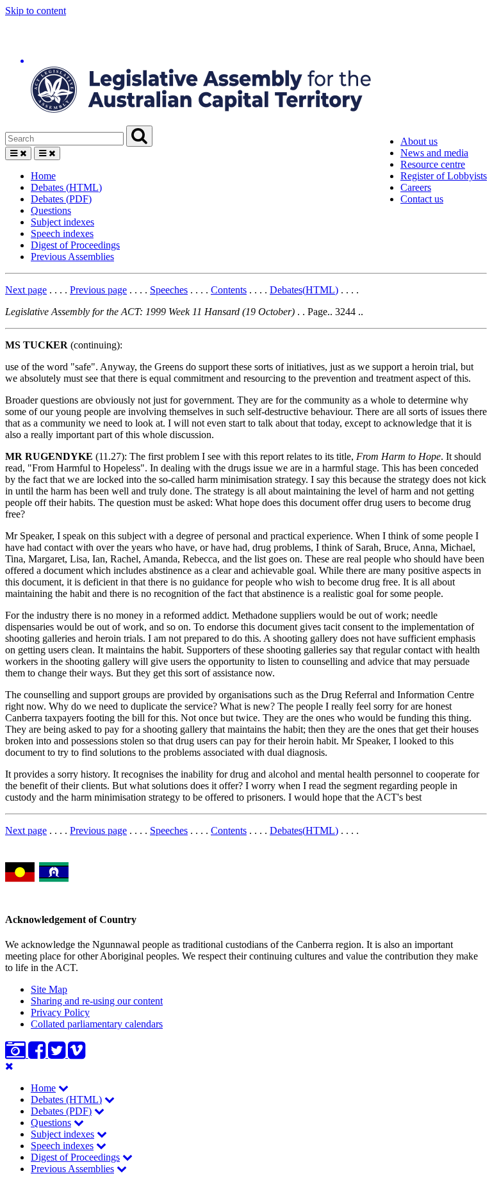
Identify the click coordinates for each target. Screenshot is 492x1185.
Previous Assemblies (72, 256)
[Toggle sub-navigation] (63, 1088)
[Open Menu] (18, 153)
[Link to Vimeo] (76, 1054)
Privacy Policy (60, 1012)
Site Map (49, 989)
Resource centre (432, 164)
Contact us (421, 198)
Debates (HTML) (66, 187)
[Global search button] (139, 136)
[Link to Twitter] (58, 1054)
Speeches (169, 289)
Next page (26, 289)
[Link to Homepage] (246, 71)
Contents (229, 289)
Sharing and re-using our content (97, 1000)
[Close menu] (9, 1066)
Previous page (98, 289)
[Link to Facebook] (38, 1054)
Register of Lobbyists (443, 175)
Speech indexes (62, 233)
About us (419, 141)
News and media (434, 152)
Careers (415, 187)
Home (43, 175)
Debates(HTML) (304, 289)
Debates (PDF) (61, 198)
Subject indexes (62, 222)
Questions (51, 210)
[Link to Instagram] (16, 1054)
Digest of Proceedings (75, 245)
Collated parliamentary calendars (97, 1023)
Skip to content (35, 10)
